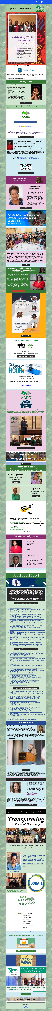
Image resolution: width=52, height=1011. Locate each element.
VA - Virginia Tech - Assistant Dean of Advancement (22, 683)
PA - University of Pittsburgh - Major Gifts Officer (21, 676)
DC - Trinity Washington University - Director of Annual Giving (24, 616)
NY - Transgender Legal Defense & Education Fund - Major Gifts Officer (27, 668)
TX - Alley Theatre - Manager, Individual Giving (20, 678)
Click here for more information (26, 136)
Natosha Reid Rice (29, 145)
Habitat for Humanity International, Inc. (23, 146)
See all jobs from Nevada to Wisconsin (26, 649)
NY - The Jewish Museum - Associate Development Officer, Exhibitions (26, 653)
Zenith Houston (36, 187)
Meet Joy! (36, 496)
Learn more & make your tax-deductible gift (26, 804)
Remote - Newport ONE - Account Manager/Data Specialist (23, 710)
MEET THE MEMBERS (26, 467)
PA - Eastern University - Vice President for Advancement (23, 675)
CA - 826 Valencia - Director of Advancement (20, 608)
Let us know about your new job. (26, 569)
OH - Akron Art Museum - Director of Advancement (22, 674)
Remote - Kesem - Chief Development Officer (20, 709)
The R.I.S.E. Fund (11, 797)
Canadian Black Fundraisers (21, 801)
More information (26, 335)
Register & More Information (26, 172)
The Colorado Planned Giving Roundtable (24, 143)
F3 (29, 801)
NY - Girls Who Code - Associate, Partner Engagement (22, 657)
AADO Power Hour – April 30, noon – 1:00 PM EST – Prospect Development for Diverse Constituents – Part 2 (26, 521)
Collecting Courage (32, 793)
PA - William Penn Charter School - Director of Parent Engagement (25, 677)
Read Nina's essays (26, 102)
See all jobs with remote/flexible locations (26, 688)
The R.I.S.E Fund (26, 779)
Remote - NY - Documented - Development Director (22, 708)
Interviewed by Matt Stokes (19, 180)
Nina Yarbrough (16, 85)
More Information (26, 993)
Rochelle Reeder (31, 541)
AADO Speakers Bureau (24, 411)
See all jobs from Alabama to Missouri (26, 603)
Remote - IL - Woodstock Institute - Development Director (23, 701)
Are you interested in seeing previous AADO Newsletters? (26, 935)
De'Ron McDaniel (31, 555)
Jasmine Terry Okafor (26, 271)
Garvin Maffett (10, 725)
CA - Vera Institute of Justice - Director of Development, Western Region (27, 613)
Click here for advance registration (26, 356)
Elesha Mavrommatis (14, 871)
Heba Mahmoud (30, 794)
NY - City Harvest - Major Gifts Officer (18, 655)
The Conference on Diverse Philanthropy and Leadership (22, 252)
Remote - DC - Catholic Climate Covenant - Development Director (25, 696)
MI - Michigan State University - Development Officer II (22, 641)
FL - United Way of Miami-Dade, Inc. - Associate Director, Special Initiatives (27, 617)
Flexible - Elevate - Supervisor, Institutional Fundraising (23, 719)
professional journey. (39, 468)
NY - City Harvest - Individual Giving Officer (20, 654)
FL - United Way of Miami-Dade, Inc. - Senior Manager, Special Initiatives (27, 619)
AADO (14, 775)
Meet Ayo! (16, 482)
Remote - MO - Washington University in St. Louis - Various (24, 705)
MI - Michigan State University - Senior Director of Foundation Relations (27, 639)
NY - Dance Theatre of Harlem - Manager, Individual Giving (23, 669)
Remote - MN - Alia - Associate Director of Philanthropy (23, 704)
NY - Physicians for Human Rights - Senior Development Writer (25, 652)
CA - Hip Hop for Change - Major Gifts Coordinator (21, 611)
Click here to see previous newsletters (26, 950)
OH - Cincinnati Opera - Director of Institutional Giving (22, 672)
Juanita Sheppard (11, 274)
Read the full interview (26, 207)
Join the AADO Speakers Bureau (26, 447)
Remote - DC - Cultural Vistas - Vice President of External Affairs (25, 697)
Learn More (26, 264)
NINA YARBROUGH (12, 87)
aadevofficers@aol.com (30, 106)
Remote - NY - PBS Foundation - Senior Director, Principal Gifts (25, 707)
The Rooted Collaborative (36, 801)
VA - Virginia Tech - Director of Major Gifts (19, 682)
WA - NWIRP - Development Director (18, 685)
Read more (26, 769)
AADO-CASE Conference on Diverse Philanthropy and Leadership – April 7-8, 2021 (24, 519)
